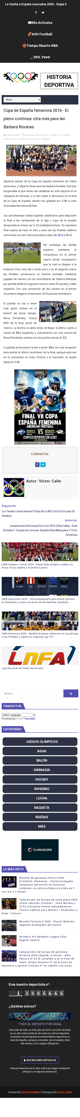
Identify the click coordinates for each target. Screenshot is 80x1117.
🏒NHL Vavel (40, 57)
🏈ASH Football (40, 34)
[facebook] (36, 12)
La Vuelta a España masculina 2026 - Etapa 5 (36, 4)
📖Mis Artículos (40, 23)
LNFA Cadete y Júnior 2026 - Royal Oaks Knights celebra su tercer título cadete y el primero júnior (37, 566)
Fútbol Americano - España (34, 139)
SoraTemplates (31, 1092)
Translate (29, 718)
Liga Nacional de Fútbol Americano (23, 668)
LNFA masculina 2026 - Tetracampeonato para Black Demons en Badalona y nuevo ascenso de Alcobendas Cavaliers (38, 601)
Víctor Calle (64, 1092)
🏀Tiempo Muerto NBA (40, 46)
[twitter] (43, 12)
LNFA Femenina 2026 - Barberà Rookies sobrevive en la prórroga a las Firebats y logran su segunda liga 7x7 (40, 635)
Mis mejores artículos (41, 1060)
